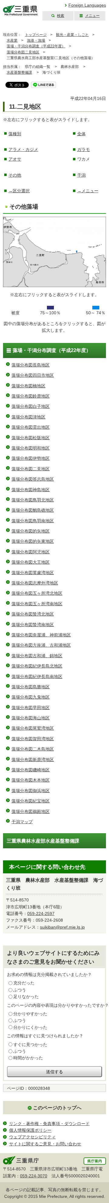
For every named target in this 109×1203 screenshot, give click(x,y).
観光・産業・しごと (72, 35)
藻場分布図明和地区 (31, 448)
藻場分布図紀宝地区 (31, 800)
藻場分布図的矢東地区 (33, 541)
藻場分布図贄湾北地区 (33, 614)
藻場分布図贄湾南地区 (33, 624)
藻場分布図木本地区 (31, 780)
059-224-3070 (33, 1175)
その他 (14, 175)
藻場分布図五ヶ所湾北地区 (37, 593)
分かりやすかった (30, 1013)
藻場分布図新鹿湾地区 (33, 759)
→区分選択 (19, 190)
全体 (81, 133)
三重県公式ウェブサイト (20, 10)
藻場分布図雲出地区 (31, 427)
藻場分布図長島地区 (31, 365)
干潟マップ (22, 821)
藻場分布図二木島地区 (33, 749)
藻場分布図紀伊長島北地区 (37, 666)
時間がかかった (28, 1057)
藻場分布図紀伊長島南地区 (37, 676)
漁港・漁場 (36, 40)
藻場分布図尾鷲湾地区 (33, 728)
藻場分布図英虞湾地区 (33, 572)
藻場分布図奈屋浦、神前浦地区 (41, 634)
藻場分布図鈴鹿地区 (31, 396)
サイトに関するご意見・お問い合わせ (45, 1143)
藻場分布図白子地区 (31, 406)
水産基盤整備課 (19, 72)
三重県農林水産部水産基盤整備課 (43, 840)
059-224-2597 (40, 913)
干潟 (81, 175)
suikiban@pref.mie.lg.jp (62, 927)
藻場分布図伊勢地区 (31, 458)
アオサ (14, 159)
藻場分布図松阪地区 (31, 437)
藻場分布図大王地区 (31, 562)
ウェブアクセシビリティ (32, 1136)
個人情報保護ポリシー (30, 1130)
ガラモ (83, 149)
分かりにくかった (30, 1027)
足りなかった (26, 996)
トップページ (36, 35)
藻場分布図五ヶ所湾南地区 (37, 603)
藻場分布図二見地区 (23, 52)
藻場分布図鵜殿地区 (31, 811)
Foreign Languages (87, 5)
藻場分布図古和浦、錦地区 (37, 655)
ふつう (19, 989)
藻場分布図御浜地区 (31, 790)
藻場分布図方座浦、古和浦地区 (41, 645)
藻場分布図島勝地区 (31, 686)
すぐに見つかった (30, 1044)
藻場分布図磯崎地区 (31, 769)
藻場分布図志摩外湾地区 (35, 583)
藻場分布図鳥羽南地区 (33, 520)
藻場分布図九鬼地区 (31, 697)
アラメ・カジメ (23, 149)
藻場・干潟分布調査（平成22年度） (36, 46)
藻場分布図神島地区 (31, 489)
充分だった (24, 983)
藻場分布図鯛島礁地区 (33, 510)
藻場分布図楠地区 (28, 385)
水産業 (12, 40)
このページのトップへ (57, 1107)
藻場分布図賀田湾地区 (33, 738)
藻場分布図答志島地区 (33, 479)
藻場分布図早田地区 (31, 707)
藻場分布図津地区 (28, 416)
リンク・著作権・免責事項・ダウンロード (49, 1123)
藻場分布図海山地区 (31, 717)
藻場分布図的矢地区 (31, 531)
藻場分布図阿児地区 (31, 551)
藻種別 (14, 133)
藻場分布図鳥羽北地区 (33, 500)
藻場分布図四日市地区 (33, 375)
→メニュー (87, 190)
